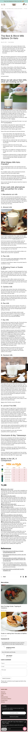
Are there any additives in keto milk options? (11, 515)
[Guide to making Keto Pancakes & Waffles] (14, 621)
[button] (2, 4)
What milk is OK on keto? (7, 489)
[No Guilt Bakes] (14, 4)
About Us (3, 691)
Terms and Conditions (6, 698)
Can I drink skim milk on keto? (8, 495)
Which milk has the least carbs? (8, 504)
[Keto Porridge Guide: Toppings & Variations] (14, 594)
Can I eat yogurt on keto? (7, 506)
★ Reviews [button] (26, 367)
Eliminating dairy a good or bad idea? (10, 535)
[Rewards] (4, 4)
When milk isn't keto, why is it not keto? (10, 521)
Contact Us (3, 693)
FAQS (2, 695)
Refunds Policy (4, 696)
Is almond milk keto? (6, 529)
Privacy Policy (4, 700)
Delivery (3, 701)
